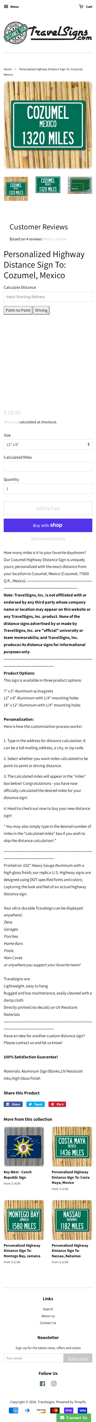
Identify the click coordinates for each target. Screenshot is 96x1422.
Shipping (11, 422)
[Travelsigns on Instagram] (53, 1384)
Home (8, 69)
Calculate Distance (20, 287)
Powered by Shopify (71, 1401)
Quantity (11, 479)
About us (48, 1315)
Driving (41, 310)
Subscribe (78, 1359)
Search (48, 1309)
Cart (88, 6)
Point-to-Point (18, 310)
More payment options (48, 538)
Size (7, 435)
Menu (14, 6)
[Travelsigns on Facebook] (42, 1384)
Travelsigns (46, 1401)
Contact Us (48, 1322)
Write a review (55, 239)
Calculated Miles (18, 457)
